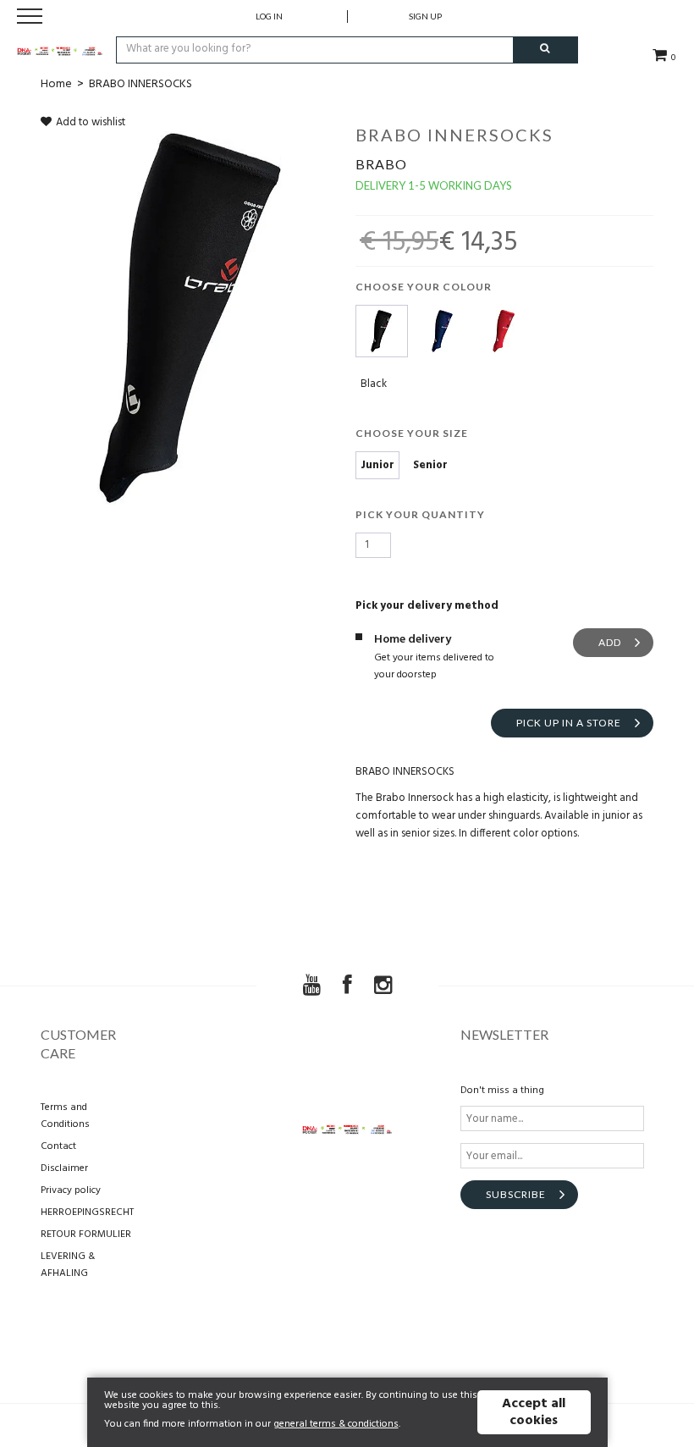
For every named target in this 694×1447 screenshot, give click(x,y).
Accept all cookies (533, 1412)
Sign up (425, 16)
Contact (58, 1146)
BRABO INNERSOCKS (140, 84)
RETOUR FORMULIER (86, 1234)
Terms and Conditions (65, 1116)
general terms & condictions (336, 1424)
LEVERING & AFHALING (68, 1265)
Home (56, 84)
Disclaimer (64, 1168)
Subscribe (516, 1194)
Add (609, 642)
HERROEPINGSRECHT (87, 1212)
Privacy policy (71, 1190)
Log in (269, 16)
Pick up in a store (568, 722)
